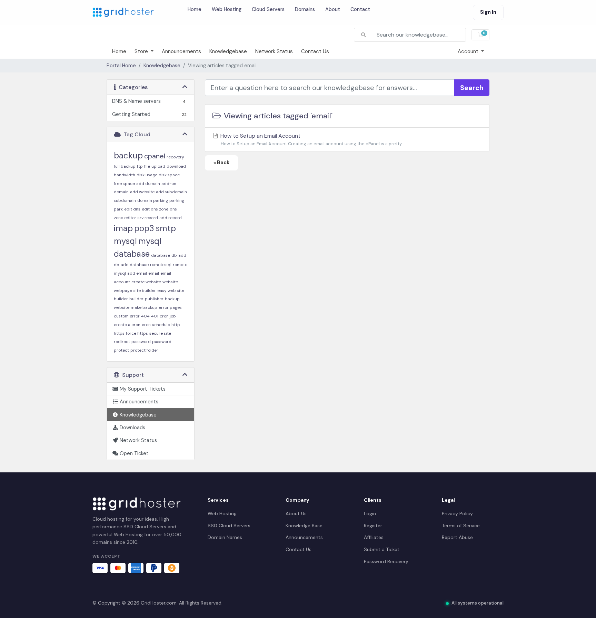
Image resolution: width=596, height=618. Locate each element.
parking (176, 200)
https (119, 333)
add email (137, 273)
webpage (123, 290)
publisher (154, 299)
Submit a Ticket (381, 549)
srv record (148, 217)
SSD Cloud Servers (229, 525)
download (176, 166)
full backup (125, 166)
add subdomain (171, 192)
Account (469, 51)
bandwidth (124, 175)
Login (370, 513)
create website (146, 282)
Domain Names (225, 537)
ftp (140, 166)
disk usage (147, 175)
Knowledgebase (228, 51)
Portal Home (121, 65)
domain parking (152, 200)
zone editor (125, 217)
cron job (168, 316)
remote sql (160, 264)
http (175, 324)
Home (194, 9)
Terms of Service (461, 525)
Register (373, 525)
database (160, 255)
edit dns (132, 209)
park (118, 209)
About (332, 9)
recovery (175, 157)
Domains (305, 9)
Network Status (274, 51)
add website (142, 192)
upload (158, 166)
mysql (125, 241)
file (147, 166)
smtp (166, 228)
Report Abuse (457, 537)
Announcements (181, 51)
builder (136, 299)
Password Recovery (386, 561)
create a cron (127, 324)
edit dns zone (155, 209)
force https (137, 333)
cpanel (154, 155)
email (153, 273)
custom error (127, 316)
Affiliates (374, 537)
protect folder (144, 350)
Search (472, 87)
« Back (221, 162)
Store (142, 51)
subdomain (125, 200)
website (170, 282)
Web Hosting (226, 9)
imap (123, 228)
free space (124, 183)
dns (173, 209)
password (141, 341)
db (174, 255)
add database (135, 264)
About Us (296, 513)
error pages (170, 307)
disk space (169, 175)
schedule (161, 324)
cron (146, 324)
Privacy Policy (457, 513)
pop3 (144, 228)
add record (170, 217)
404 (145, 316)
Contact (360, 9)
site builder (144, 290)
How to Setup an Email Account (311, 139)
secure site (160, 333)
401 (154, 316)
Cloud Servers (268, 9)
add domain (148, 183)
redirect (122, 341)
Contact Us (315, 51)
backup (128, 155)
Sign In (488, 12)
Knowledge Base (304, 525)
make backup (144, 307)
